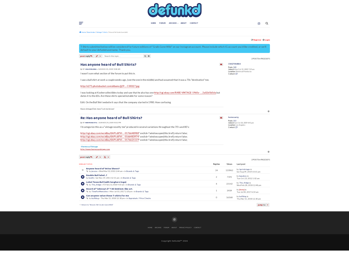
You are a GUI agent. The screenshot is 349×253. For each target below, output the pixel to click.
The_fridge (96, 184)
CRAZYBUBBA (234, 64)
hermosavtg (233, 117)
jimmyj (242, 189)
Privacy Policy (185, 228)
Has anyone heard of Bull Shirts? (108, 64)
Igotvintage (244, 169)
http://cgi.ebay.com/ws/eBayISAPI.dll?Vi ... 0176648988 (109, 133)
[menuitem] (266, 39)
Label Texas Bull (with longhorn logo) (106, 182)
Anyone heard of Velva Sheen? (103, 169)
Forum (162, 23)
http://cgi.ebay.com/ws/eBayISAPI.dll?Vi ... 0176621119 (109, 140)
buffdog (95, 198)
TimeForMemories (100, 191)
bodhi (91, 178)
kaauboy (243, 176)
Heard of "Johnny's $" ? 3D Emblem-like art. (109, 189)
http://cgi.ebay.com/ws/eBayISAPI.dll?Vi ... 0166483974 (109, 136)
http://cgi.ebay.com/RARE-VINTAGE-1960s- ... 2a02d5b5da (185, 92)
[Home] (174, 10)
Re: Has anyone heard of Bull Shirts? (111, 118)
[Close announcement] (268, 46)
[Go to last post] (251, 169)
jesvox (94, 171)
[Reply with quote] (221, 64)
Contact (194, 23)
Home (153, 23)
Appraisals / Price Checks (140, 198)
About (184, 23)
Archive (173, 23)
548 (234, 67)
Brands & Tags (132, 171)
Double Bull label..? (96, 175)
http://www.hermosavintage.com (95, 149)
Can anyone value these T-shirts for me (107, 196)
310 (234, 121)
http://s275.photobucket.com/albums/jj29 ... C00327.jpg (109, 86)
